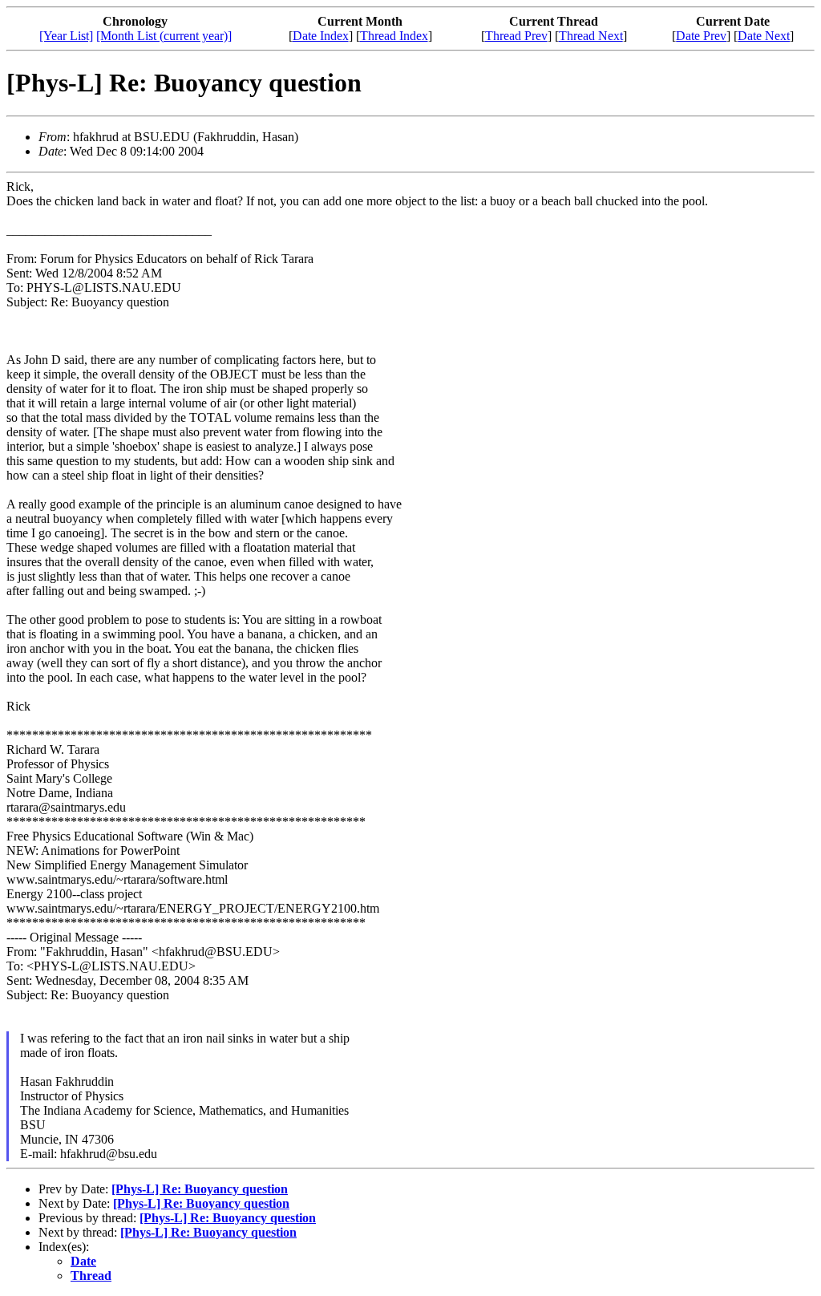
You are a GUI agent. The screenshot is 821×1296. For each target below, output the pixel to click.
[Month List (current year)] (164, 36)
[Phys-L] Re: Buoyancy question (199, 1189)
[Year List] (66, 36)
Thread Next (591, 36)
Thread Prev (516, 36)
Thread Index (394, 36)
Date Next (764, 36)
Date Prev (701, 36)
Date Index (321, 36)
